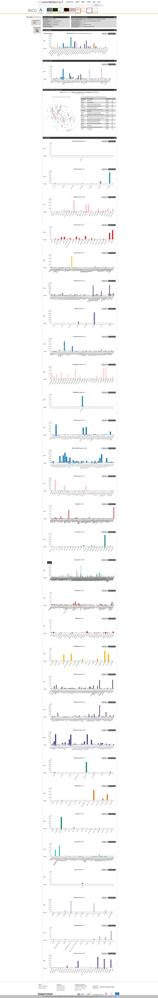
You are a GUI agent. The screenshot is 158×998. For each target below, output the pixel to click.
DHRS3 (82, 121)
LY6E (82, 115)
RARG (82, 104)
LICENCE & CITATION (80, 988)
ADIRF (82, 113)
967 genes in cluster (79, 93)
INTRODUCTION (61, 986)
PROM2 (83, 100)
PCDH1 (82, 102)
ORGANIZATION (61, 988)
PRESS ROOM (42, 988)
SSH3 (82, 106)
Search (96, 5)
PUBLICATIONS (61, 990)
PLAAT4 (83, 118)
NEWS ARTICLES (42, 986)
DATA (94, 2)
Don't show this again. (112, 996)
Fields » (102, 5)
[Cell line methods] (37, 31)
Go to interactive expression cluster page (61, 97)
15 (81, 97)
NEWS (83, 2)
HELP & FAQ (78, 990)
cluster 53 (69, 92)
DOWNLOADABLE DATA (81, 986)
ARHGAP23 (83, 127)
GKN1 (82, 129)
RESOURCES (69, 2)
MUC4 (82, 123)
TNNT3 (82, 120)
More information (103, 996)
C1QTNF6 (83, 108)
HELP (99, 2)
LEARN (89, 2)
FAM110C (83, 110)
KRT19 (82, 125)
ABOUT (77, 2)
